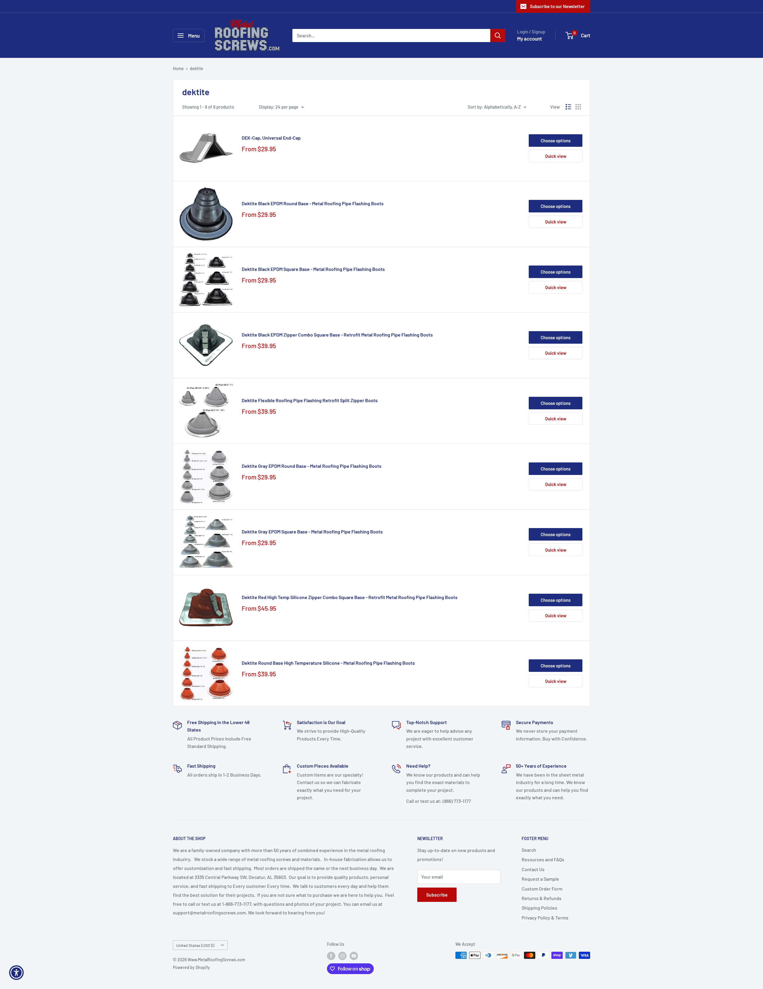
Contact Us (533, 869)
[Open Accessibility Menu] (16, 972)
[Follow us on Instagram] (342, 956)
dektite (196, 68)
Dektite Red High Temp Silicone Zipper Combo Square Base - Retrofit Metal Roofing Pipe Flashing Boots (350, 597)
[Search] (497, 35)
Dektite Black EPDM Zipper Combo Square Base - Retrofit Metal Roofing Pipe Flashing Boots (337, 334)
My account (529, 38)
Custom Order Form (542, 888)
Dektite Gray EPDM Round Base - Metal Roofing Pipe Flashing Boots (312, 466)
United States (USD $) (195, 945)
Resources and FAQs (543, 859)
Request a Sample (540, 879)
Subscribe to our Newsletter (557, 6)
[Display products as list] (568, 106)
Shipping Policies (539, 908)
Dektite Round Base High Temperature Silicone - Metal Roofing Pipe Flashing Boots (328, 663)
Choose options (555, 140)
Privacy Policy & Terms (545, 917)
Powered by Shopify (191, 967)
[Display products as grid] (578, 106)
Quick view (555, 156)
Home (178, 68)
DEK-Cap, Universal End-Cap (271, 138)
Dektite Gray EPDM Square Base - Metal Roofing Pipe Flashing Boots (312, 531)
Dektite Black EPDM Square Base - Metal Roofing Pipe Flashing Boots (313, 269)
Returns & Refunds (542, 898)
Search (529, 850)
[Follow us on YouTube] (354, 956)
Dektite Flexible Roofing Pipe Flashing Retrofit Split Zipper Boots (310, 400)
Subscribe (437, 894)
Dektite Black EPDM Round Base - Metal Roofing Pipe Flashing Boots (313, 203)
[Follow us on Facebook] (331, 956)
